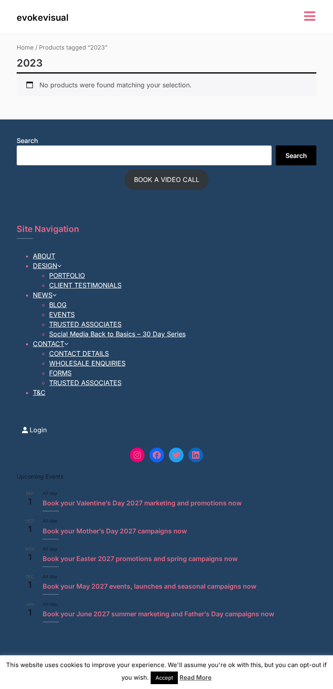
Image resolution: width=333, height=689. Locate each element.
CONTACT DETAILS (79, 353)
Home (25, 47)
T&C (39, 392)
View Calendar (33, 634)
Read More (195, 677)
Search (27, 140)
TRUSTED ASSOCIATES (85, 324)
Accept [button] (164, 677)
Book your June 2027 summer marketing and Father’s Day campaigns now (158, 614)
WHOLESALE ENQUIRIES (87, 363)
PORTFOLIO (67, 275)
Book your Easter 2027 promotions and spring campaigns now (140, 559)
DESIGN (45, 266)
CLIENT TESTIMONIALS (85, 285)
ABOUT (44, 256)
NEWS (42, 295)
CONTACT (48, 344)
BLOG (58, 305)
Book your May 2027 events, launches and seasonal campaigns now (149, 586)
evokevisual (43, 17)
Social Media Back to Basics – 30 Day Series (117, 334)
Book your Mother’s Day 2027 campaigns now (115, 531)
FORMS (60, 373)
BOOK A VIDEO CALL (166, 180)
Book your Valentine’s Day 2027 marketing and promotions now (142, 503)
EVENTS (62, 314)
